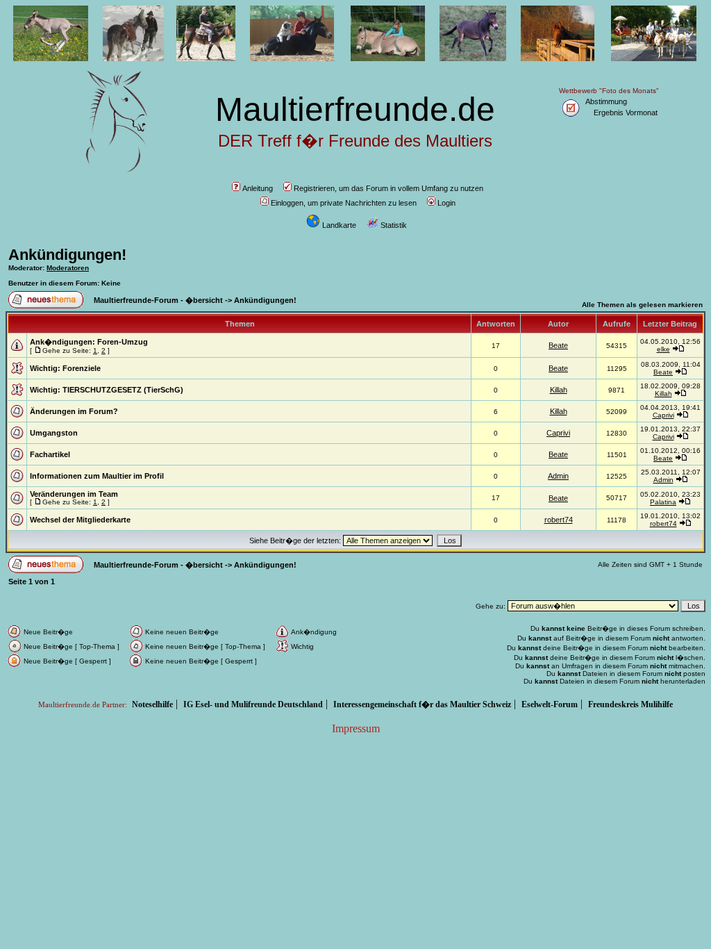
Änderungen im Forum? (74, 411)
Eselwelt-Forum (549, 704)
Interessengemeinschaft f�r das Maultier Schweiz (422, 704)
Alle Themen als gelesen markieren (642, 304)
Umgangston (54, 433)
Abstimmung (606, 101)
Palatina (663, 502)
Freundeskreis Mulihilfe (630, 704)
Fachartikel (50, 454)
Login (446, 203)
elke (663, 349)
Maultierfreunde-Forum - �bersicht (158, 300)
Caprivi (663, 415)
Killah (558, 390)
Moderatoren (68, 268)
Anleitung (257, 188)
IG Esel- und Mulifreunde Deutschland (253, 704)
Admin (558, 476)
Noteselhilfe (152, 704)
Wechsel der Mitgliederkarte (80, 519)
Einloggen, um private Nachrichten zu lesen (344, 203)
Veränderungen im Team (74, 494)
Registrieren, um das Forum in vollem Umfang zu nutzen (388, 188)
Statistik (393, 225)
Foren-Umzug (122, 342)
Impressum (356, 728)
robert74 (558, 519)
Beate (558, 345)
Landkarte (339, 225)
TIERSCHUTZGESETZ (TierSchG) (122, 390)
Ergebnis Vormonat (626, 112)
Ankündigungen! (67, 254)
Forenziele (81, 368)
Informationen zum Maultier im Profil (97, 476)
